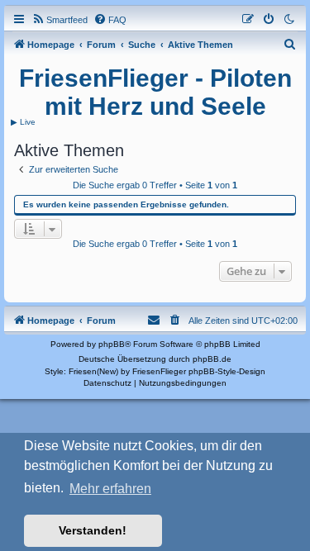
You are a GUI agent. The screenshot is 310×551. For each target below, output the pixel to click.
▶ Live (23, 121)
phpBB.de (212, 358)
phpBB (111, 344)
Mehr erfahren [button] (110, 489)
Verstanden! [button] (92, 530)
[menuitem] (59, 20)
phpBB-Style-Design (226, 371)
